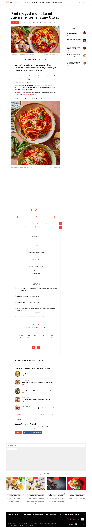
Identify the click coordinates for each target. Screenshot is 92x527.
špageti (27, 414)
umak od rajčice (19, 414)
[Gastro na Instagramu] (70, 519)
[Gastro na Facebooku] (66, 519)
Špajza (68, 50)
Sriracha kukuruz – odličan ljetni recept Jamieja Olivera (39, 374)
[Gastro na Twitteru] (68, 519)
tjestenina (43, 414)
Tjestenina (24, 9)
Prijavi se (18, 432)
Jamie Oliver (35, 414)
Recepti (17, 9)
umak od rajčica (51, 414)
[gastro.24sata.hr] (12, 2)
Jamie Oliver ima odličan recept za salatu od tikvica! (38, 391)
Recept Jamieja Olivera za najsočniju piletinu (36, 399)
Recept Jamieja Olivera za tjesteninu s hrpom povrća (38, 408)
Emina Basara (32, 59)
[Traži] (79, 2)
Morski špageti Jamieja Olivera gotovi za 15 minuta (37, 382)
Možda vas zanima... (26, 372)
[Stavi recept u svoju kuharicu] (60, 227)
